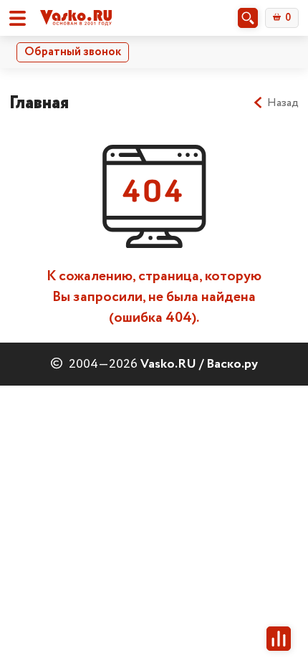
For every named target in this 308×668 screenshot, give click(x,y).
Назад (283, 103)
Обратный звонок (72, 52)
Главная (39, 103)
